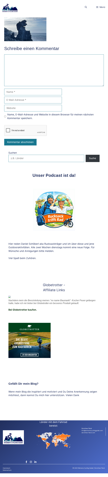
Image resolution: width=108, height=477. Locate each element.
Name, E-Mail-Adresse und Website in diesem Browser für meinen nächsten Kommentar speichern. (50, 116)
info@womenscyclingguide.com (92, 430)
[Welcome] (10, 7)
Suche (92, 158)
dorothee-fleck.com (88, 432)
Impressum (6, 468)
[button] (86, 7)
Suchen (12, 152)
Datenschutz (7, 470)
